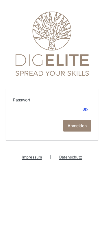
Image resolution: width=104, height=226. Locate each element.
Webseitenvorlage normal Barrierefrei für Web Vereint (52, 43)
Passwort (21, 99)
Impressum (32, 157)
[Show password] (85, 109)
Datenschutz (70, 157)
